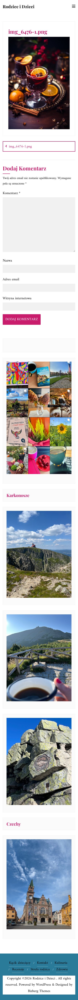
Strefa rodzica (40, 969)
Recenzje (18, 969)
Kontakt (42, 963)
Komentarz (11, 193)
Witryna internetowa (17, 298)
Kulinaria (61, 963)
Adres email (11, 279)
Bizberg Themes (39, 991)
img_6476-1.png (20, 147)
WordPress (43, 985)
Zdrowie (62, 969)
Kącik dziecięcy (19, 963)
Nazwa (7, 261)
